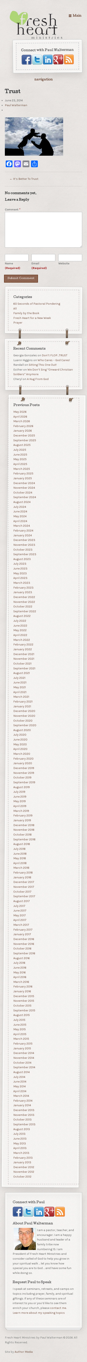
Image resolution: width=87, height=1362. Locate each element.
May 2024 (19, 516)
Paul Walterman (16, 105)
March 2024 (21, 526)
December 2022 (24, 597)
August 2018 (21, 844)
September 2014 (24, 1067)
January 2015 (22, 1048)
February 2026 (23, 426)
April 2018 (19, 863)
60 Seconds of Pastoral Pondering (36, 304)
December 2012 (23, 1167)
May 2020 (20, 744)
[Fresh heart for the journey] (36, 25)
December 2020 (24, 711)
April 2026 (20, 416)
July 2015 (19, 1020)
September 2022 (24, 611)
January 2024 (22, 535)
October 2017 (22, 891)
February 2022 (23, 644)
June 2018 (19, 853)
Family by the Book (26, 313)
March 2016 (21, 982)
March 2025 (21, 469)
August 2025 (21, 445)
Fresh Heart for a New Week (32, 318)
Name (12, 266)
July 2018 (19, 849)
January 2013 (22, 1162)
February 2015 (22, 1043)
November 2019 (23, 773)
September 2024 (24, 497)
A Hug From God (37, 379)
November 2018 (23, 830)
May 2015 (19, 1029)
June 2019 (19, 796)
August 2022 (21, 616)
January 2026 (22, 431)
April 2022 (20, 635)
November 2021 (23, 659)
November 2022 (24, 602)
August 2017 (21, 901)
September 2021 (24, 668)
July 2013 (19, 1134)
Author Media (24, 1352)
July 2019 (19, 792)
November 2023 (24, 545)
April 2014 (19, 1091)
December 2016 (23, 939)
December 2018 (23, 825)
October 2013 (22, 1120)
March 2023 (21, 583)
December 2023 (24, 540)
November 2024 (24, 488)
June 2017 (19, 910)
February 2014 (22, 1100)
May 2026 (19, 412)
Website (63, 263)
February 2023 (23, 587)
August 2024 (21, 502)
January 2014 (22, 1105)
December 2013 (23, 1110)
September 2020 (24, 725)
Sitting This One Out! (42, 365)
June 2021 (19, 682)
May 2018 (19, 858)
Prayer (17, 322)
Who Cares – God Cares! (53, 360)
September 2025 (24, 440)
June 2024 (20, 511)
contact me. (58, 1308)
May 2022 (19, 630)
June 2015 (19, 1024)
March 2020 (21, 754)
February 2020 (23, 758)
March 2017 (21, 925)
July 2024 (19, 507)
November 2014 (23, 1058)
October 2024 (22, 492)
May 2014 (19, 1086)
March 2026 (21, 421)
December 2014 (23, 1053)
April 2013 (19, 1148)
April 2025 (20, 464)
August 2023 (22, 559)
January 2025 (22, 478)
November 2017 (23, 887)
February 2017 (22, 929)
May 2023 (20, 573)
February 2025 (23, 473)
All (14, 308)
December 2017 (23, 882)
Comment (12, 209)
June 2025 (20, 454)
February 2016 (22, 987)
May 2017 (19, 915)
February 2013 (23, 1158)
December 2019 (23, 768)
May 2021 (19, 687)
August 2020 (22, 730)
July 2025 (19, 450)
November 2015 (23, 1001)
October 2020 (22, 720)
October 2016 (22, 949)
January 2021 (22, 706)
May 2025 (19, 459)
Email (39, 266)
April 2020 (20, 749)
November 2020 (24, 716)
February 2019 (22, 815)
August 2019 (21, 787)
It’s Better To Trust (24, 179)
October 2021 (22, 663)
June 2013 (19, 1138)
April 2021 (19, 692)
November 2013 (23, 1115)
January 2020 (22, 763)
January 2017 (22, 934)
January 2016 (22, 991)
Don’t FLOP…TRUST (54, 355)
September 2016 (24, 953)
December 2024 (24, 483)
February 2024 (23, 530)
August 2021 (21, 673)
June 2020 (20, 739)
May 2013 (19, 1143)
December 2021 (23, 654)
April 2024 (20, 521)
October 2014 (22, 1062)
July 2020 (19, 735)
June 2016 (19, 967)
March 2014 (21, 1096)
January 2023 (22, 592)
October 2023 (22, 549)
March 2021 (21, 697)
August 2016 (21, 958)
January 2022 (22, 649)
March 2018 (21, 868)
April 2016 (19, 977)
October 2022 (22, 606)
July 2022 (19, 621)
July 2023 (19, 564)
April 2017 (19, 920)
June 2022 (20, 625)
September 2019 (24, 782)
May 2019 (19, 801)
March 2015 (21, 1039)
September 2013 (24, 1124)
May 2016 (19, 972)
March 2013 (21, 1153)
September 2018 (24, 839)
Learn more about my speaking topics (39, 1313)
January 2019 (22, 820)
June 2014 (19, 1081)
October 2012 (22, 1176)
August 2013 (21, 1129)
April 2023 (20, 578)
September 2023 (24, 554)
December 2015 (23, 996)
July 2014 (19, 1077)
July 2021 (19, 678)
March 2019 (21, 811)
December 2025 (24, 435)
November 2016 (23, 944)
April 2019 (19, 806)
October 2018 (22, 834)
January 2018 (22, 877)
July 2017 (19, 906)
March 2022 (21, 640)
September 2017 (24, 896)
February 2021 (22, 701)
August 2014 (21, 1072)
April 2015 (19, 1034)
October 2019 (22, 777)
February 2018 (23, 872)
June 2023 (20, 568)
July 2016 (19, 963)
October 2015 (22, 1005)
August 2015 (21, 1015)
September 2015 (24, 1010)
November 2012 (23, 1172)
